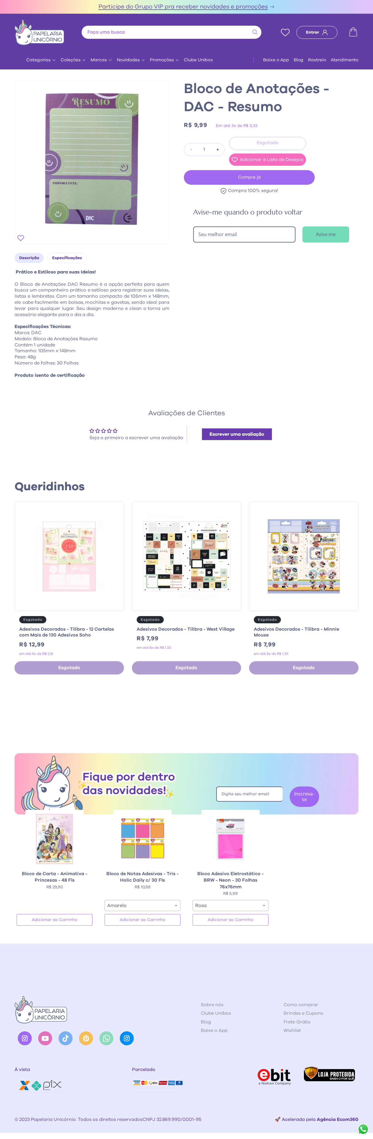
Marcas (99, 60)
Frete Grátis (297, 1022)
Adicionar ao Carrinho (55, 920)
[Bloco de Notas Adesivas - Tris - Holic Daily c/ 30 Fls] (142, 839)
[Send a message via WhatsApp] (363, 1129)
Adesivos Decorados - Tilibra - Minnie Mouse (296, 632)
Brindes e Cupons (303, 1013)
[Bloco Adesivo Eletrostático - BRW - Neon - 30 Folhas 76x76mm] (230, 839)
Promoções (162, 60)
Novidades (128, 60)
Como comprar (301, 1004)
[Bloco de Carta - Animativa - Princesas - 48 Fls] (54, 839)
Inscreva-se (304, 797)
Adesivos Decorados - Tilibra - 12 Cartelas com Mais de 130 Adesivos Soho (66, 632)
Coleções (71, 60)
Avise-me (326, 234)
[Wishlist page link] (285, 32)
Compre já (249, 177)
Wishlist (292, 1030)
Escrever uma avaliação (237, 434)
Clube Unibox (198, 60)
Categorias (38, 60)
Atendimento (344, 60)
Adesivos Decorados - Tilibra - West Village (186, 629)
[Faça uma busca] (255, 32)
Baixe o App (276, 60)
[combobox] (171, 32)
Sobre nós (212, 1004)
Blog (298, 60)
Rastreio (317, 60)
